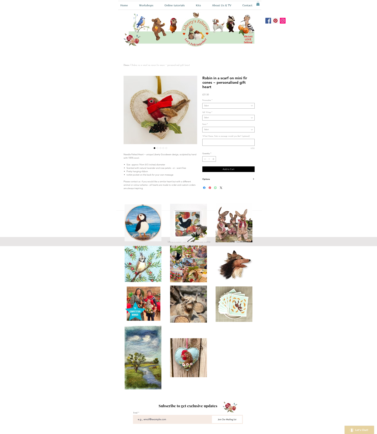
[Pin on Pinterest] (210, 187)
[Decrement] (204, 159)
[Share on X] (221, 187)
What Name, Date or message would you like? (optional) (226, 136)
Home (126, 65)
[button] (202, 5)
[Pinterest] (275, 21)
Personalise (207, 100)
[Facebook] (268, 21)
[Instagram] (283, 21)
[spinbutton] (209, 159)
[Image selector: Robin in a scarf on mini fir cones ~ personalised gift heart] (154, 148)
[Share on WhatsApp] (215, 187)
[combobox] (228, 106)
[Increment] (213, 159)
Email (135, 413)
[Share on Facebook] (204, 187)
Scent (205, 124)
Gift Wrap (207, 112)
